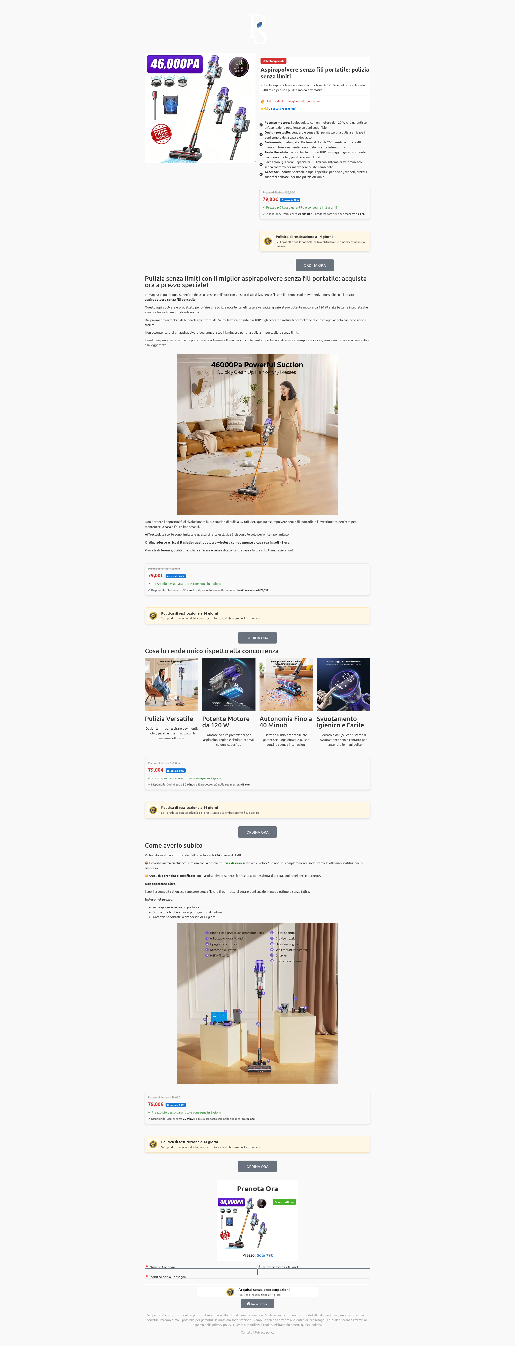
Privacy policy (264, 1332)
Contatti (246, 1332)
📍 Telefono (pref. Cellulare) (278, 1266)
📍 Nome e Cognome (160, 1266)
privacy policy (221, 1324)
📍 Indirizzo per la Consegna (165, 1276)
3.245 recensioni (285, 108)
